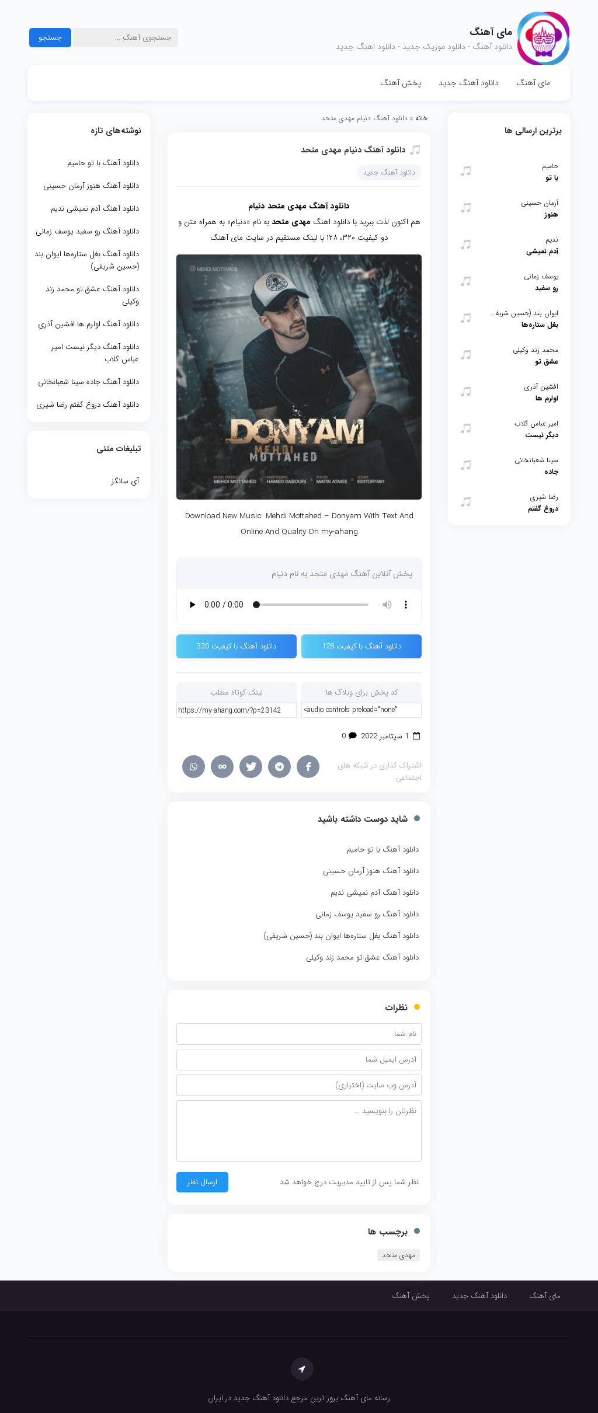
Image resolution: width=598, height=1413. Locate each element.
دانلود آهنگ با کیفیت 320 (236, 646)
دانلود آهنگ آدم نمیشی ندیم (375, 893)
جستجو (50, 38)
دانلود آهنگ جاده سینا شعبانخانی (88, 382)
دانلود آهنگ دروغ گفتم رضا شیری (87, 405)
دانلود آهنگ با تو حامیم (383, 849)
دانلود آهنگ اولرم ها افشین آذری (88, 324)
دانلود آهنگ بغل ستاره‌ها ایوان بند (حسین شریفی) (341, 936)
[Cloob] (222, 766)
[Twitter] (250, 766)
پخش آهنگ (400, 82)
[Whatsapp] (193, 766)
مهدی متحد (398, 1255)
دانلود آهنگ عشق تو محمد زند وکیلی (362, 957)
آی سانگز (125, 481)
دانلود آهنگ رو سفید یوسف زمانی (367, 914)
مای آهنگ (533, 82)
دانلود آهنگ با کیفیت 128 (361, 646)
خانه (421, 118)
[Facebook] (308, 766)
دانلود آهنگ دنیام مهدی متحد (353, 150)
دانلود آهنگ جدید (469, 82)
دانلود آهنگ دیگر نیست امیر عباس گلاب (95, 353)
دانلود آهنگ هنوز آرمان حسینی (371, 871)
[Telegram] (279, 766)
